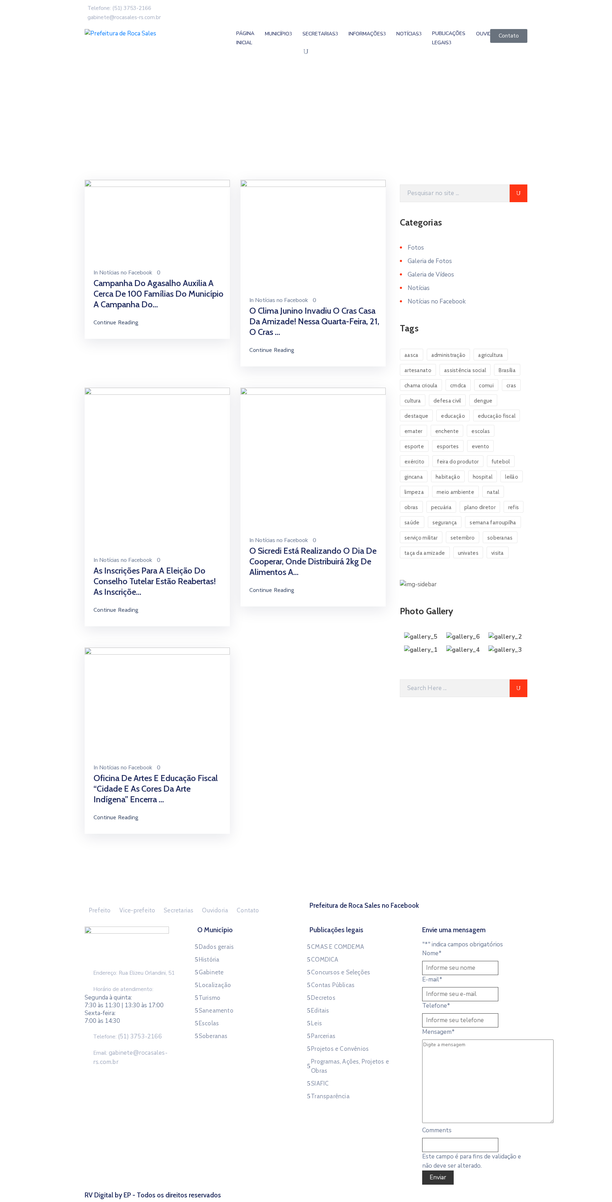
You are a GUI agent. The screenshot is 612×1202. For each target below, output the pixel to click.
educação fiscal (497, 416)
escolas (480, 431)
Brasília (507, 370)
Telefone (436, 1006)
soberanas (500, 538)
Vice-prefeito (137, 910)
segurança (444, 522)
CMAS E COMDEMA (337, 946)
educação (453, 416)
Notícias (119, 136)
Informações (365, 33)
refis (513, 507)
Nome (432, 953)
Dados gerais (216, 946)
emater (413, 431)
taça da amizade (424, 553)
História (209, 959)
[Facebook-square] (418, 914)
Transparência (330, 1096)
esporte (414, 446)
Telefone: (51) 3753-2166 (119, 8)
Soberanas (213, 1035)
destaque (416, 416)
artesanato (417, 370)
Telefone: (127, 1036)
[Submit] (518, 193)
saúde (412, 522)
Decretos (323, 997)
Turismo (209, 997)
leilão (511, 477)
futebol (501, 461)
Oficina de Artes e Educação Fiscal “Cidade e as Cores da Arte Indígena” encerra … (156, 788)
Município (277, 33)
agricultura (490, 355)
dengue (483, 401)
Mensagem (438, 1032)
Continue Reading (116, 322)
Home (94, 136)
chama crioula (420, 385)
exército (414, 461)
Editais (320, 1010)
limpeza (414, 492)
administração (448, 355)
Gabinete (211, 972)
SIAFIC (320, 1083)
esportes (448, 446)
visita (497, 553)
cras (511, 385)
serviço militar (421, 538)
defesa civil (447, 401)
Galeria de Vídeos (431, 274)
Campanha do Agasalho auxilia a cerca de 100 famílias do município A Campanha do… (158, 293)
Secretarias (318, 33)
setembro (462, 538)
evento (480, 446)
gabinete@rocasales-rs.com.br (124, 17)
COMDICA (324, 959)
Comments (437, 1130)
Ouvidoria (215, 910)
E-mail (432, 979)
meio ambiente (455, 492)
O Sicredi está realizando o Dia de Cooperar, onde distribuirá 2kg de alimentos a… (312, 561)
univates (468, 553)
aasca (411, 355)
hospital (482, 477)
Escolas (209, 1023)
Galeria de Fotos (430, 261)
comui (486, 385)
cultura (412, 401)
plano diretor (479, 507)
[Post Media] (157, 220)
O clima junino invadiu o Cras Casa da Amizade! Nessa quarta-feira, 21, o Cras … (314, 321)
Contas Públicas (333, 985)
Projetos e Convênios (340, 1048)
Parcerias (323, 1035)
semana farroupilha (493, 522)
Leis (316, 1023)
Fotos (416, 248)
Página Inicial (245, 38)
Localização (215, 985)
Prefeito (100, 910)
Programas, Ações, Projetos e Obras (350, 1066)
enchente (447, 431)
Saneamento (216, 1010)
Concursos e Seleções (340, 972)
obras (411, 507)
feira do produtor (457, 461)
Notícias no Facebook (125, 273)
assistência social (465, 370)
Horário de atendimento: (123, 989)
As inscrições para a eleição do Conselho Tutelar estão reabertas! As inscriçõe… (155, 581)
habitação (448, 477)
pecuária (441, 507)
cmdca (458, 385)
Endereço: (105, 972)
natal (493, 492)
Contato (248, 910)
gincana (413, 477)
